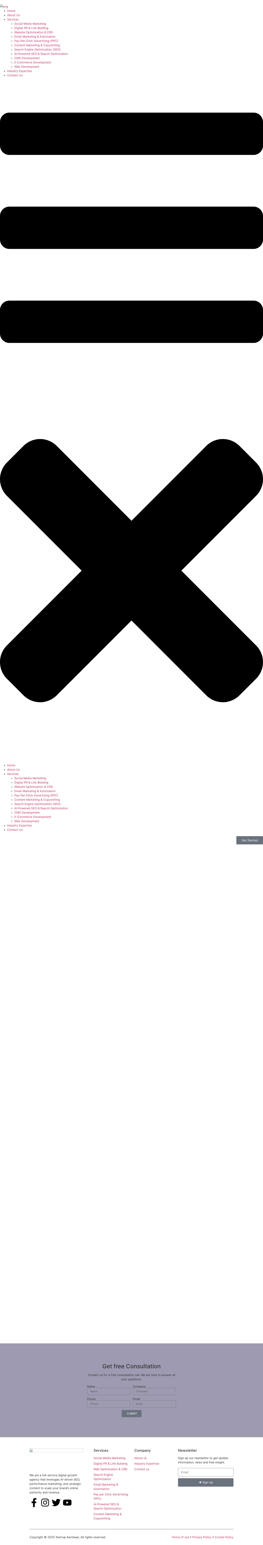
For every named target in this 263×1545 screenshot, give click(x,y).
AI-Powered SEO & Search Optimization (41, 54)
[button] (131, 420)
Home (11, 11)
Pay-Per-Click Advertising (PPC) (36, 41)
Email (136, 1398)
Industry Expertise (19, 71)
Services (13, 19)
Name (91, 1386)
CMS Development (27, 58)
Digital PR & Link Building (31, 28)
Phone (91, 1398)
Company (139, 1386)
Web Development (26, 66)
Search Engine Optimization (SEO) (37, 49)
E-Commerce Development (32, 62)
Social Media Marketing (30, 23)
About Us (13, 15)
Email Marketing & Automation (34, 36)
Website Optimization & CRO (33, 32)
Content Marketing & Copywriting (37, 45)
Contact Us (15, 75)
